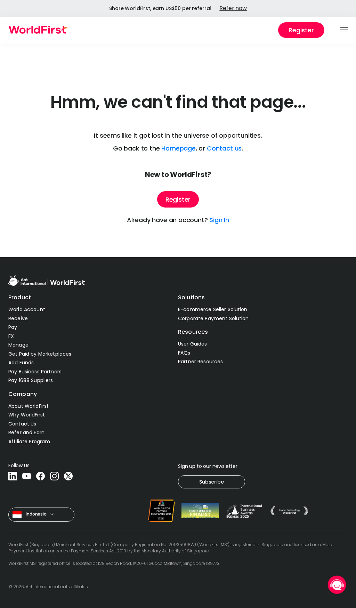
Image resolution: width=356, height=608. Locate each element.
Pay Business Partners (35, 371)
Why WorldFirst (26, 414)
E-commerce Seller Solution (213, 309)
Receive (18, 318)
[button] (344, 30)
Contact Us (22, 423)
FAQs (184, 352)
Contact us (224, 148)
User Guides (192, 343)
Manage (18, 344)
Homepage (178, 148)
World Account (26, 309)
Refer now (233, 8)
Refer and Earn (26, 432)
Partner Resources (200, 361)
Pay (12, 327)
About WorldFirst (28, 406)
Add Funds (21, 362)
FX (11, 336)
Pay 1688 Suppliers (30, 380)
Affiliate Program (29, 441)
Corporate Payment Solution (213, 318)
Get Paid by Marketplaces (39, 353)
